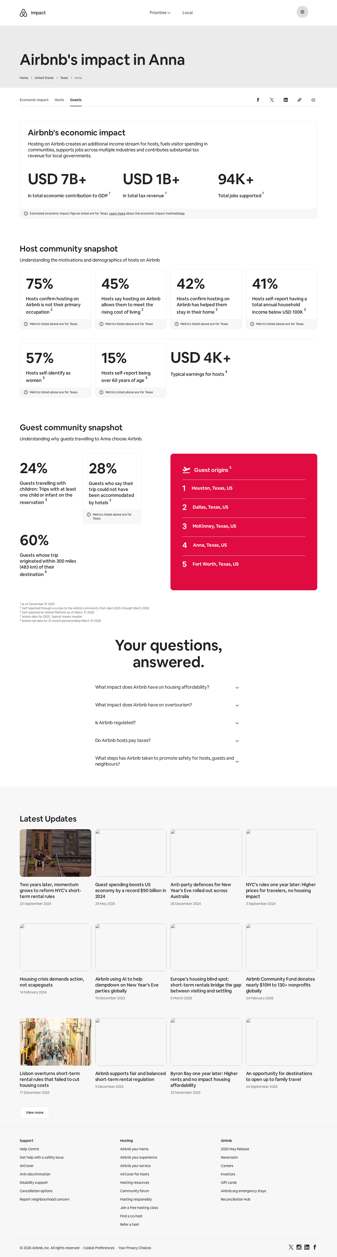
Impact (38, 13)
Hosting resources (134, 1182)
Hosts (59, 100)
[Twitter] (291, 1248)
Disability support (34, 1182)
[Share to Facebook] (258, 100)
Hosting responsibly (136, 1199)
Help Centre (29, 1149)
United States (44, 78)
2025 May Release (235, 1149)
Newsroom (229, 1157)
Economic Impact (34, 100)
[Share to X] (272, 100)
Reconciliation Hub (235, 1199)
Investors (228, 1174)
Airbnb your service (135, 1166)
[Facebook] (314, 1248)
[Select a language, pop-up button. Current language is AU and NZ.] (302, 12)
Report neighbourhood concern (45, 1199)
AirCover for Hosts (134, 1174)
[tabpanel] (168, 963)
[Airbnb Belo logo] (23, 13)
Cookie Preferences (98, 1248)
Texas (64, 78)
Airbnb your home (134, 1149)
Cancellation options (36, 1191)
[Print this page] (313, 100)
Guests (76, 100)
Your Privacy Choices (134, 1248)
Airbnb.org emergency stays (243, 1191)
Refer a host (129, 1224)
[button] (168, 687)
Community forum (134, 1191)
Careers (227, 1166)
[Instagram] (299, 1248)
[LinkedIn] (306, 1248)
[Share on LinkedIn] (286, 100)
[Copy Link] (299, 100)
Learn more (117, 213)
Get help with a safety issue (42, 1157)
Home (24, 78)
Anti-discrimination (35, 1174)
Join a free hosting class (139, 1207)
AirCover (27, 1166)
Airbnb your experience (138, 1157)
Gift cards (229, 1182)
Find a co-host (131, 1216)
